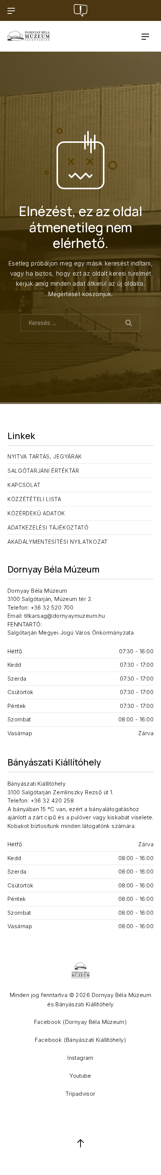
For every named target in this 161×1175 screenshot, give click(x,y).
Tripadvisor (80, 1093)
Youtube (80, 1075)
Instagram (80, 1057)
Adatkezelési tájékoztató (48, 527)
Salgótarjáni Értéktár (43, 470)
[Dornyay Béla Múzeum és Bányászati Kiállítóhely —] (28, 36)
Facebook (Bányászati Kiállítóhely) (80, 1039)
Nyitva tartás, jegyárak (44, 456)
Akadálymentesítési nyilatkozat (57, 542)
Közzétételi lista (34, 499)
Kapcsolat (23, 485)
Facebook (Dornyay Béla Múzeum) (80, 1021)
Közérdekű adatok (36, 513)
